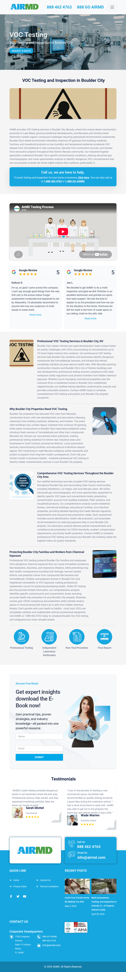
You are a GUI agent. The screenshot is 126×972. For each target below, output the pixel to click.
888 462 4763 (59, 7)
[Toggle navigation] (112, 7)
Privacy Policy (20, 886)
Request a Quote (21, 51)
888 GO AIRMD (90, 7)
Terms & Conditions (48, 886)
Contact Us (45, 880)
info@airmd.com (91, 857)
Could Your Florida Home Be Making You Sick (77, 899)
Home (16, 880)
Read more (35, 314)
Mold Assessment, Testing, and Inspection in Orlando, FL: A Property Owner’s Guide (103, 903)
